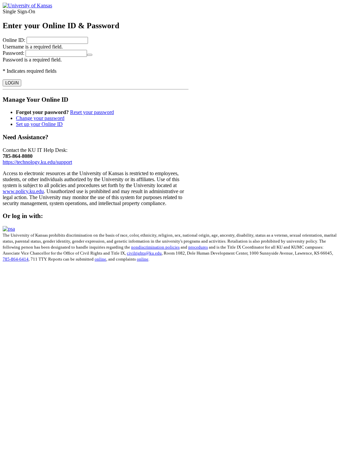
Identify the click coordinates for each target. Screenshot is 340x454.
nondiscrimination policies (155, 247)
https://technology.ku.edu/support (37, 162)
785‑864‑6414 (16, 259)
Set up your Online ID (39, 124)
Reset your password (92, 112)
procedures (198, 247)
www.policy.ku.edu (23, 191)
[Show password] (89, 55)
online (100, 259)
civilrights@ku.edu (144, 253)
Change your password (40, 118)
